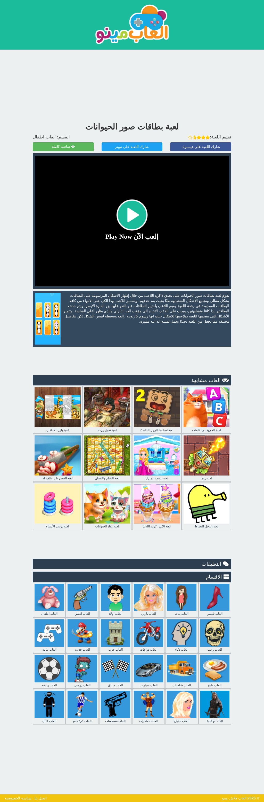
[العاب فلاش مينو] (132, 24)
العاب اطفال (44, 137)
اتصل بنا (41, 798)
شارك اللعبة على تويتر (132, 147)
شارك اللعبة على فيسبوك (201, 147)
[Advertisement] (132, 84)
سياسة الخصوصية (18, 798)
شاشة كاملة (61, 147)
